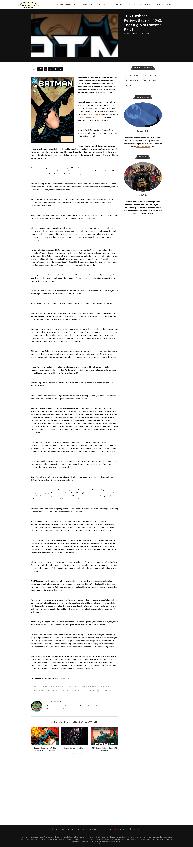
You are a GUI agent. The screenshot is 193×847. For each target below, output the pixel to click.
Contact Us (96, 843)
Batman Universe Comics (67, 4)
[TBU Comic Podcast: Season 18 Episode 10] (104, 736)
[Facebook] (157, 4)
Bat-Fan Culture (115, 4)
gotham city (105, 686)
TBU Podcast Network (138, 4)
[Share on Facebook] (45, 69)
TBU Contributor (131, 33)
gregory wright (38, 690)
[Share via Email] (60, 69)
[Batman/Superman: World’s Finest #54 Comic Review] (45, 736)
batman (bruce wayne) (57, 686)
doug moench (73, 686)
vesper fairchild (105, 690)
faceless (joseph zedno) (90, 686)
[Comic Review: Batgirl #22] (75, 736)
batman (44, 686)
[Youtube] (167, 4)
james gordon (52, 690)
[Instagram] (162, 4)
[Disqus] (74, 786)
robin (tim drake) (90, 690)
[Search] (173, 4)
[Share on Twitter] (50, 69)
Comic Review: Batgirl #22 (74, 748)
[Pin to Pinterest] (55, 69)
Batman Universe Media (93, 4)
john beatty (65, 690)
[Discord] (170, 4)
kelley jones (76, 690)
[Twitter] (159, 4)
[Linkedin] (164, 4)
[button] (34, 740)
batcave (35, 686)
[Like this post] (41, 69)
